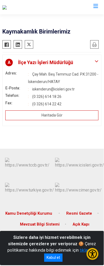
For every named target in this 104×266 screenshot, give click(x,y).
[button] (51, 62)
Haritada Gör (52, 115)
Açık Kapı (81, 224)
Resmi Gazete (79, 213)
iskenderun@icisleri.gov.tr (53, 89)
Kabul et (53, 257)
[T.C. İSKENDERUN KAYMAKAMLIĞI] (34, 7)
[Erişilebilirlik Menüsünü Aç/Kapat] (92, 254)
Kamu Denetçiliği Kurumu (29, 213)
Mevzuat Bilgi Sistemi (40, 224)
